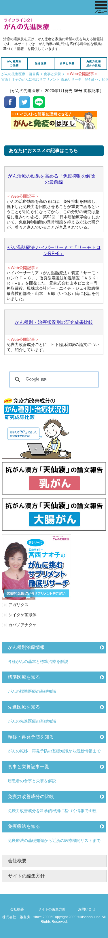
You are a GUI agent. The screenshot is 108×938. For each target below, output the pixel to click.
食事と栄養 (67, 63)
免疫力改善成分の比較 (93, 63)
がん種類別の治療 (14, 63)
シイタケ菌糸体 (22, 614)
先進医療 (41, 63)
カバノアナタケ (22, 624)
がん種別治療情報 (26, 647)
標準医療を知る (24, 677)
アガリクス (18, 604)
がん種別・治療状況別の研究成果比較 (54, 322)
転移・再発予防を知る (31, 736)
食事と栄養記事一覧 (28, 766)
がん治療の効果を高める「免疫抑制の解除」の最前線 (54, 179)
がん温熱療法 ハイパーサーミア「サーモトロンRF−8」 (54, 250)
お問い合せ (86, 909)
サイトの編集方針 (26, 875)
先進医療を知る (24, 707)
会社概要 (17, 860)
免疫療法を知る (24, 826)
